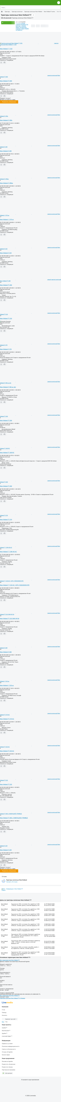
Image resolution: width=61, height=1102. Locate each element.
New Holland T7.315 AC (7, 751)
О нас (3, 1009)
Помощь (4, 1012)
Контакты (4, 1015)
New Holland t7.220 (6, 850)
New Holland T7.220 (4, 924)
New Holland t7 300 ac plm (8, 387)
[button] (58, 2)
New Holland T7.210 (6, 318)
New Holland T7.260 (6, 285)
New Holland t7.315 (6, 253)
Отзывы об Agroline (7, 1052)
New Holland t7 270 (6, 349)
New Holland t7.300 (6, 652)
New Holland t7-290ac (6, 183)
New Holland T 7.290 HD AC (8, 551)
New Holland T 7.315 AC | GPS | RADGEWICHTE (14, 585)
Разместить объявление (9, 102)
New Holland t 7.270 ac (7, 219)
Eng (3, 1021)
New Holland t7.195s (6, 120)
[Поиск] (58, 7)
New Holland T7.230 (4, 953)
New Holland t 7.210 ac (7, 685)
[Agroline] (2, 12)
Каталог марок (6, 1054)
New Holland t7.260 (6, 151)
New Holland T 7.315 (6, 49)
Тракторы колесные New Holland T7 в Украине (12, 998)
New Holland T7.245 (4, 919)
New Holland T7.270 (6, 519)
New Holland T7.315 (4, 904)
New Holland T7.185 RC (7, 452)
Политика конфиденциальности (10, 1046)
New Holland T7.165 (4, 930)
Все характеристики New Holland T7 (10, 960)
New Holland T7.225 (4, 942)
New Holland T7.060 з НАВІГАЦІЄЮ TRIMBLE (14, 818)
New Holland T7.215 (6, 784)
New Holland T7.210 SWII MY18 (9, 618)
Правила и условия (7, 1043)
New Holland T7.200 (6, 420)
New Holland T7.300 (4, 935)
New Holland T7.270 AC (7, 719)
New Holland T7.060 (6, 81)
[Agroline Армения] (10, 2)
